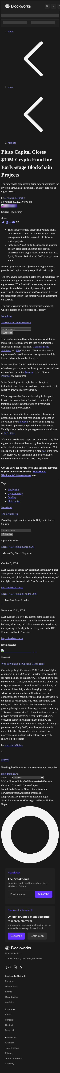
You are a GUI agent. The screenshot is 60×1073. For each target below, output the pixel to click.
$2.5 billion (9, 433)
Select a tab (7, 777)
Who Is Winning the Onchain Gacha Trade (22, 663)
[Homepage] (18, 6)
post (44, 451)
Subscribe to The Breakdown (16, 322)
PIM (18, 350)
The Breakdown (9, 513)
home (10, 31)
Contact (9, 1025)
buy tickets (6, 587)
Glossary (9, 1063)
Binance (29, 372)
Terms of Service (13, 1058)
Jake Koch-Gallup (13, 745)
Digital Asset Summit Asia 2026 (17, 546)
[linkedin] (15, 967)
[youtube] (8, 967)
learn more (17, 587)
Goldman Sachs (41, 346)
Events (8, 991)
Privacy (8, 1053)
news (10, 87)
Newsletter (6, 316)
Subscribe (43, 894)
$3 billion (23, 421)
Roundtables (11, 997)
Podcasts (9, 981)
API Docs (9, 1042)
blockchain (13, 489)
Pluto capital (14, 501)
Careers (9, 1019)
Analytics (9, 1002)
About (8, 1014)
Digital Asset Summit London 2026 (19, 594)
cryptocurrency (15, 493)
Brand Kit (9, 1030)
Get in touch (37, 936)
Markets (12, 142)
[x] (21, 967)
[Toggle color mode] (53, 6)
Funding (12, 497)
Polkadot (5, 376)
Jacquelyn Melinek (14, 198)
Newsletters (11, 986)
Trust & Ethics (12, 1048)
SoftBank (6, 350)
